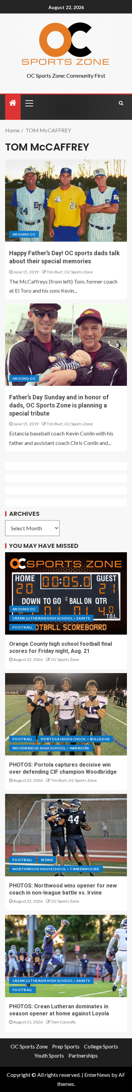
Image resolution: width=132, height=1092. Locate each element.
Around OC (24, 234)
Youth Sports (49, 1055)
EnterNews (97, 1074)
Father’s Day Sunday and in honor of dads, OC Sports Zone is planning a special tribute (59, 405)
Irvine (47, 860)
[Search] (121, 103)
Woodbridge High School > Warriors (51, 748)
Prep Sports (66, 1046)
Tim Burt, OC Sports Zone (70, 271)
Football (22, 627)
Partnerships (83, 1055)
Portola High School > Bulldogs (75, 739)
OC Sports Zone (65, 659)
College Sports (101, 1046)
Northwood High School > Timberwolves (56, 869)
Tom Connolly (63, 1021)
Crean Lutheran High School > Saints (51, 618)
